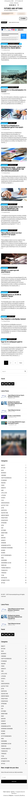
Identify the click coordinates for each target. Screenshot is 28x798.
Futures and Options (13, 8)
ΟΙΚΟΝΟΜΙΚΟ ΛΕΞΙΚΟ (6, 563)
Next (20, 362)
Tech (2, 500)
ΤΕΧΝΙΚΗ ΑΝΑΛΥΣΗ (6, 568)
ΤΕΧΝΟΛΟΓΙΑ (4, 570)
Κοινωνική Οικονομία (7, 547)
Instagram (13, 5)
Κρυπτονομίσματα (6, 555)
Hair (2, 490)
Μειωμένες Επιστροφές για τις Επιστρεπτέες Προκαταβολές (11, 47)
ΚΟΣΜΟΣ (3, 550)
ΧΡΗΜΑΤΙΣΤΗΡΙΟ (5, 580)
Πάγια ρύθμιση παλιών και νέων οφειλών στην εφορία (11, 233)
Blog (2, 470)
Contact (11, 2)
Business (3, 473)
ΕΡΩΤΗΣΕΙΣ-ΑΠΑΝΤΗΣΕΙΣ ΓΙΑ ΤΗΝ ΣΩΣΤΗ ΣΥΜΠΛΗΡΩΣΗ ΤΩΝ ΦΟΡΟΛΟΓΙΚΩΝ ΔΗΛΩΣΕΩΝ (12, 208)
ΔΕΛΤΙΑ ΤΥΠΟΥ (5, 505)
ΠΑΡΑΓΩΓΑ (3, 565)
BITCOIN (3, 468)
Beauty (3, 465)
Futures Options (6, 50)
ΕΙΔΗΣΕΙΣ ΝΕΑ (4, 43)
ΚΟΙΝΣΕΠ (3, 540)
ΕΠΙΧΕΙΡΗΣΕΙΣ (4, 520)
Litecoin (3, 495)
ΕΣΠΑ (2, 525)
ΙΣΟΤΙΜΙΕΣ (3, 530)
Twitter (11, 5)
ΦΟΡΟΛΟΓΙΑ (3, 316)
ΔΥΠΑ (2, 508)
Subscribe (14, 781)
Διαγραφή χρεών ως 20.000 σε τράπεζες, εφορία (11, 295)
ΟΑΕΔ (2, 558)
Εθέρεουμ (4, 510)
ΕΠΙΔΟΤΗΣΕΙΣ (4, 518)
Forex (2, 485)
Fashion (3, 483)
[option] (18, 22)
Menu (24, 18)
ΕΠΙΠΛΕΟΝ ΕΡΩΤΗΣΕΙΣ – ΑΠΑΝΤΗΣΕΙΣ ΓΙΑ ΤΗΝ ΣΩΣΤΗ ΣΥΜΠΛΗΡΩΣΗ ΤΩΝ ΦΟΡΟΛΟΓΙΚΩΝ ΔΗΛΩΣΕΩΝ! (13, 169)
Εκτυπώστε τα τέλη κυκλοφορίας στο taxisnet (13, 90)
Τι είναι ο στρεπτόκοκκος (14, 22)
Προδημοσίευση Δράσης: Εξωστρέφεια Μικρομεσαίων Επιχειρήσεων (15, 403)
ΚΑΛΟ (2, 535)
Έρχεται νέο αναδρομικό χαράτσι (11, 342)
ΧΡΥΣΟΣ (3, 583)
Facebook (10, 5)
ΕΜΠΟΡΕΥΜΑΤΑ (5, 515)
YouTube (15, 5)
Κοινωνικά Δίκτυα (6, 545)
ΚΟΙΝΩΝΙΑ (3, 543)
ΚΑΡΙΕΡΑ (3, 538)
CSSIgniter (11, 795)
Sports (3, 497)
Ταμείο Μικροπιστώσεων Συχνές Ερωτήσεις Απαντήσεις (16, 396)
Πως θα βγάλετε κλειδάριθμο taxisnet (13, 319)
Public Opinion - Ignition (9, 791)
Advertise (16, 2)
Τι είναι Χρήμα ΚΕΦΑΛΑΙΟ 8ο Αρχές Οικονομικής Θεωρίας (16, 422)
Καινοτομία (4, 533)
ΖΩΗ (2, 528)
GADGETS (3, 488)
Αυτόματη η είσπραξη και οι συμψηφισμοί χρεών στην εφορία (12, 126)
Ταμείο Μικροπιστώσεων (14, 410)
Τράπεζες (3, 572)
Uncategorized (5, 503)
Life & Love (4, 493)
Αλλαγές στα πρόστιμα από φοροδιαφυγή (10, 271)
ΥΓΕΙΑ (2, 575)
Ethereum (4, 480)
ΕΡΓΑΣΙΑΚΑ (3, 522)
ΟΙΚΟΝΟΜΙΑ (4, 560)
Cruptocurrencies (6, 478)
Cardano (3, 475)
